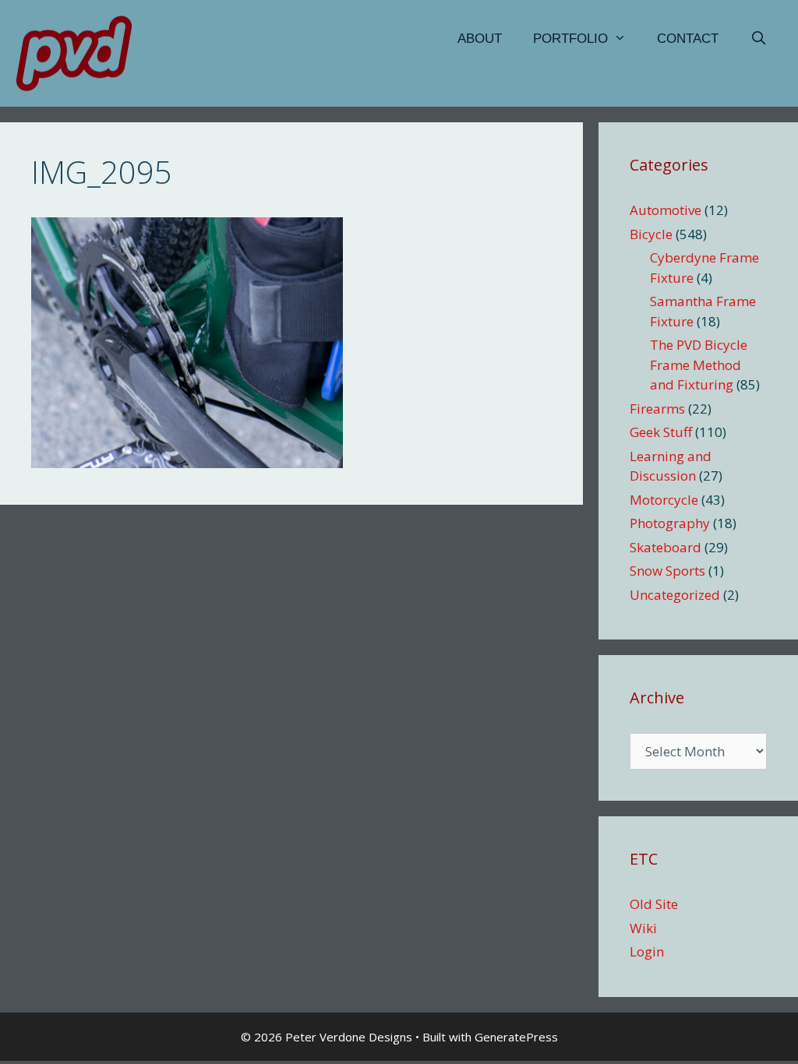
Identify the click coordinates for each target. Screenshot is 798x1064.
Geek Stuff (661, 432)
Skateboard (665, 547)
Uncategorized (675, 595)
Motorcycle (664, 500)
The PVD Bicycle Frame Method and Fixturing (698, 364)
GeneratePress (516, 1037)
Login (647, 951)
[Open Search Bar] (758, 39)
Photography (670, 523)
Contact (688, 38)
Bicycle (651, 234)
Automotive (665, 210)
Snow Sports (667, 571)
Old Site (654, 904)
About (479, 38)
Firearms (657, 408)
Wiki (643, 928)
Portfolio (570, 38)
